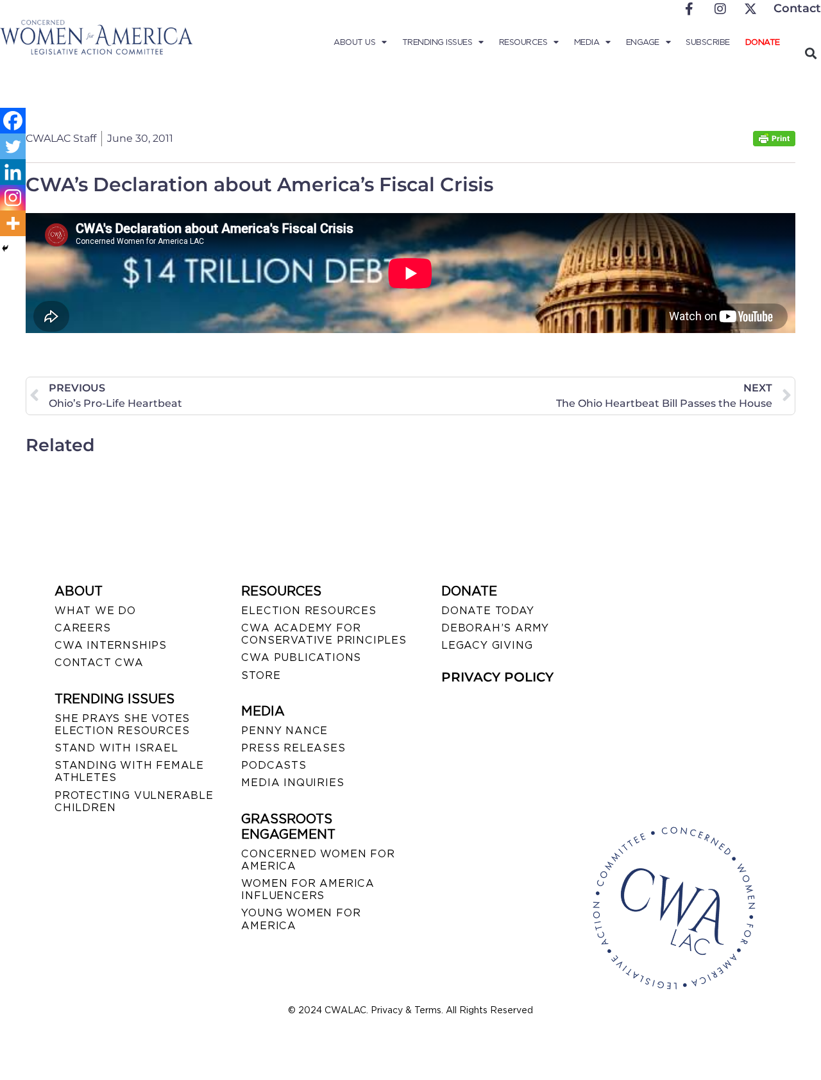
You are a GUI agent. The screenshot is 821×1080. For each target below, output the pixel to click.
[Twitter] (13, 146)
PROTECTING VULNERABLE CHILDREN (134, 801)
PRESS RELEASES (293, 748)
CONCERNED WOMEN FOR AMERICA (317, 860)
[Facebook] (13, 120)
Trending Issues (437, 42)
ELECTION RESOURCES (308, 610)
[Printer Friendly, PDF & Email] (774, 143)
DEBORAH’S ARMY (495, 628)
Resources (523, 42)
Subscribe (708, 42)
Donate (762, 42)
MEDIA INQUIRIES (292, 782)
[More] (13, 223)
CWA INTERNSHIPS (111, 645)
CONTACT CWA (99, 662)
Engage (642, 42)
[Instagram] (13, 197)
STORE (260, 675)
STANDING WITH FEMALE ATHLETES (129, 771)
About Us (354, 42)
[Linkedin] (13, 172)
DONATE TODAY (487, 610)
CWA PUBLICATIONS (301, 657)
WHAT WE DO (95, 610)
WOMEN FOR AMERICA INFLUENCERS (308, 889)
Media (587, 42)
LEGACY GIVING (486, 645)
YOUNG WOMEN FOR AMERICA (300, 919)
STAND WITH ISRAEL (116, 748)
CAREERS (83, 628)
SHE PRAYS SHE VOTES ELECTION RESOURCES (122, 724)
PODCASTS (273, 765)
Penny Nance (284, 730)
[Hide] (5, 248)
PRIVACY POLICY (497, 677)
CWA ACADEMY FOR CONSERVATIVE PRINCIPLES (323, 634)
